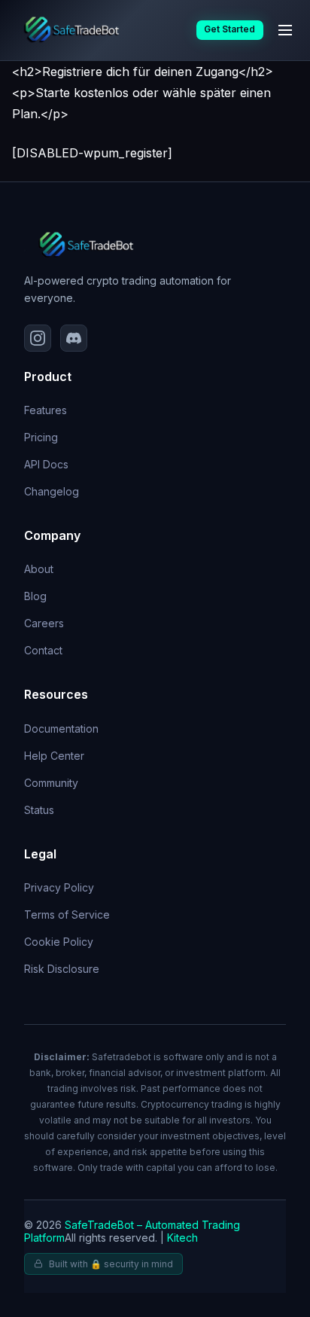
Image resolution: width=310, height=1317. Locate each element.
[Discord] (73, 338)
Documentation (61, 728)
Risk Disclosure (61, 968)
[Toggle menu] (285, 30)
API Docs (46, 464)
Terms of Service (67, 914)
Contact (43, 650)
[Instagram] (37, 338)
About (38, 568)
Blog (35, 596)
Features (45, 410)
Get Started (229, 29)
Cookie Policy (58, 941)
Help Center (54, 755)
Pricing (41, 437)
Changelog (51, 491)
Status (39, 809)
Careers (44, 623)
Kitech (182, 1237)
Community (51, 782)
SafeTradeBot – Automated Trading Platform (132, 1231)
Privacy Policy (59, 887)
